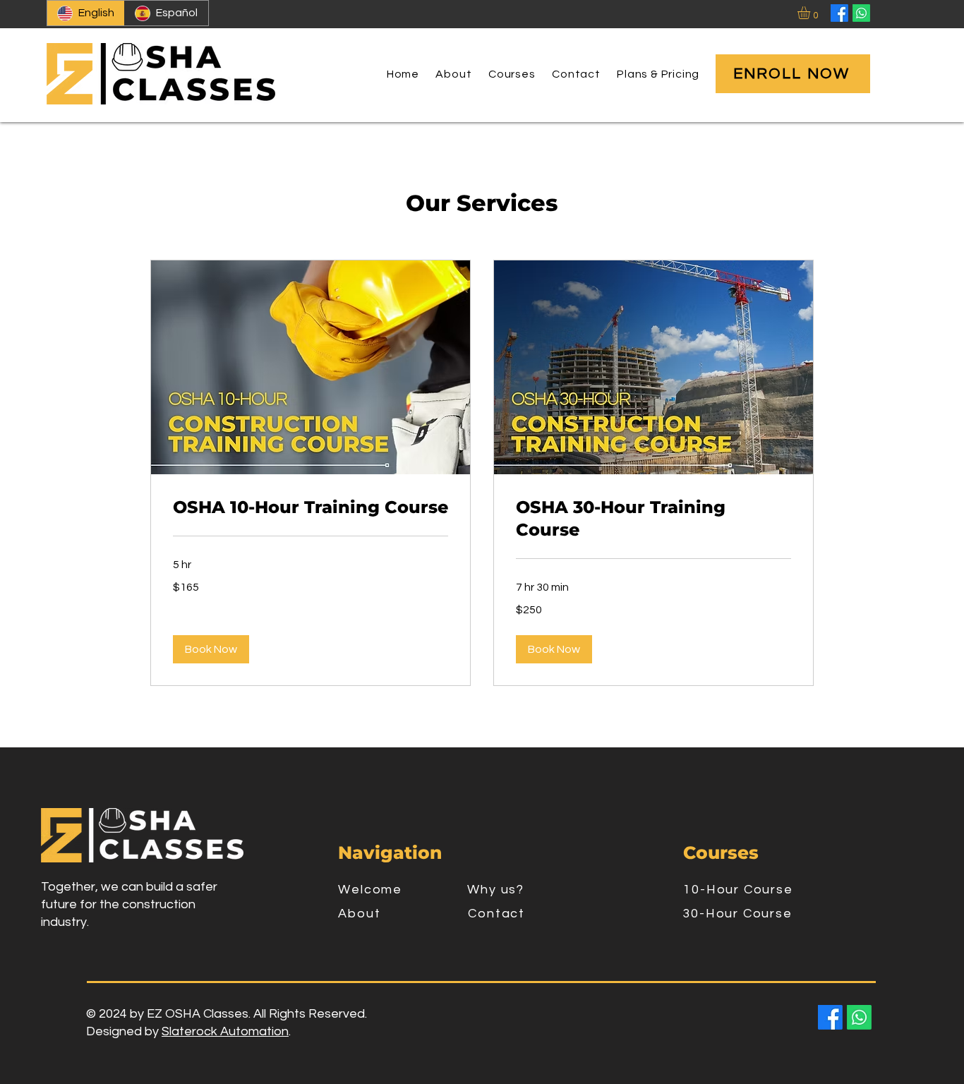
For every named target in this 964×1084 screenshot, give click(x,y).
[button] (811, 12)
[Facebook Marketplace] (839, 13)
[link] (310, 507)
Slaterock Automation (225, 1031)
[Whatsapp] (861, 13)
